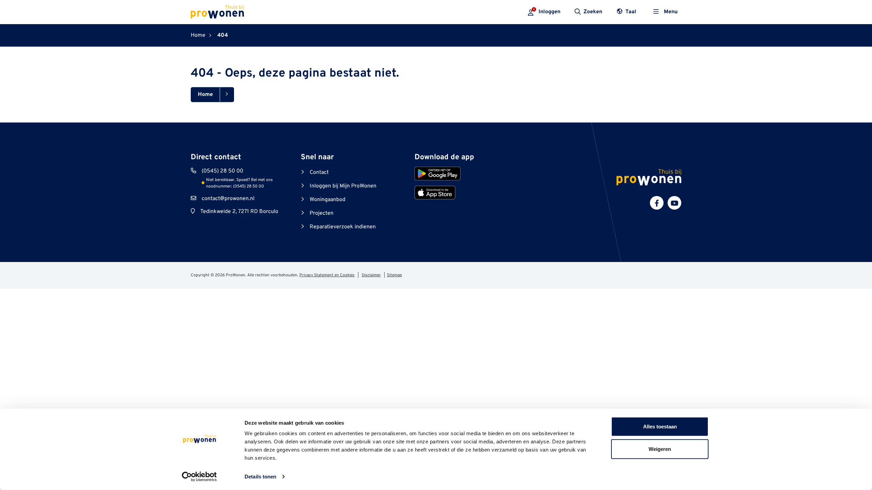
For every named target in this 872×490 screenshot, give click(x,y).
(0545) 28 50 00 (222, 171)
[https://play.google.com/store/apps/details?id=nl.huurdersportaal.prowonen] (438, 173)
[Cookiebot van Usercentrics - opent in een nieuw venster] (199, 477)
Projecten (321, 213)
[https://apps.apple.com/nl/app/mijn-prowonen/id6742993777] (435, 192)
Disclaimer (371, 275)
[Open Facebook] (657, 203)
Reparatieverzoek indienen (343, 227)
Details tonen (260, 476)
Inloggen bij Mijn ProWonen (343, 186)
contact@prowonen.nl (228, 198)
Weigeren (660, 449)
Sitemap (394, 275)
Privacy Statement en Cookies (327, 275)
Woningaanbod (327, 199)
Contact (319, 172)
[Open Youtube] (674, 203)
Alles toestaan (660, 426)
